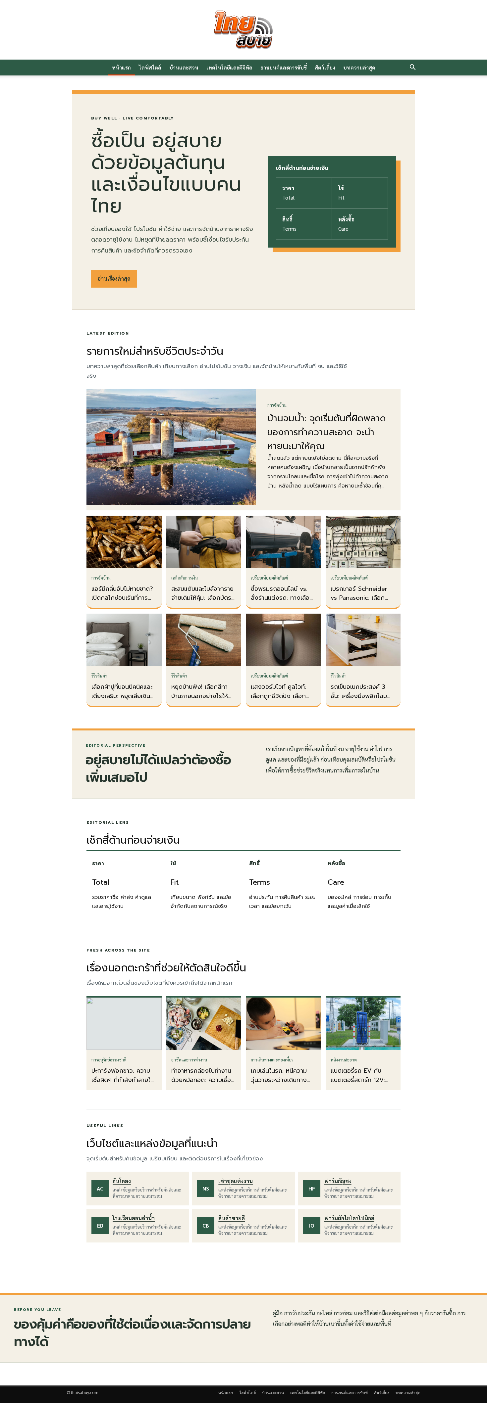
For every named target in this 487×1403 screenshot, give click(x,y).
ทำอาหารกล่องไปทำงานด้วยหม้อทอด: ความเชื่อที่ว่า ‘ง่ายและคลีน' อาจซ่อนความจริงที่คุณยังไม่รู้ (203, 1084)
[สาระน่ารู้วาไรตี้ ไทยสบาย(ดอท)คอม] (243, 30)
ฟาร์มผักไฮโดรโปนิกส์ (349, 1218)
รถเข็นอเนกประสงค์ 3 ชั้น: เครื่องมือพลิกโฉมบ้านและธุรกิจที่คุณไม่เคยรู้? (361, 700)
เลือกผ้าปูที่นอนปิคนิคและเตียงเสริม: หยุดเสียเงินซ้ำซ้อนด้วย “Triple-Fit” (123, 696)
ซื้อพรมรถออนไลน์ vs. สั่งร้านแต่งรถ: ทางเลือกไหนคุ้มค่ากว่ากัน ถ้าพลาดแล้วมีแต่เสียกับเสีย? (283, 602)
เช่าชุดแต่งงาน (235, 1181)
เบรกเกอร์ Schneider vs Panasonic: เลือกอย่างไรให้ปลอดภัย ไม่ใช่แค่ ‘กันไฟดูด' (362, 602)
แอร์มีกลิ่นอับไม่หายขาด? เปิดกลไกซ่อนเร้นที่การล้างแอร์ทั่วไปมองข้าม (122, 598)
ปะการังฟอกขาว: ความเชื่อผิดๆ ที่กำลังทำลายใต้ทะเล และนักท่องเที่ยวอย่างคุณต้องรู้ (122, 1084)
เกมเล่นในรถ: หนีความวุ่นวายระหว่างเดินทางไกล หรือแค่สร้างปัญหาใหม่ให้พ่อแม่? (280, 1084)
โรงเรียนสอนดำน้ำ (134, 1218)
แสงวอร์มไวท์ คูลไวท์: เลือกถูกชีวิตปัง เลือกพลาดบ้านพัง (278, 696)
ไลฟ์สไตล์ (150, 67)
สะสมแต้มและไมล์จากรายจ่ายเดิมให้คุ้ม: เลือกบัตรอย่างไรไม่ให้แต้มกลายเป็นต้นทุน (202, 602)
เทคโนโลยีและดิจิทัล (229, 67)
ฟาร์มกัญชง (338, 1181)
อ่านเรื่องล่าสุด (114, 278)
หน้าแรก (121, 67)
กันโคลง (122, 1181)
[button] (412, 67)
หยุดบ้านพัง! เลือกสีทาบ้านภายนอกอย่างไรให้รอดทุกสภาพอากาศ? (199, 696)
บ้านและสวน (183, 67)
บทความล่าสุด (359, 67)
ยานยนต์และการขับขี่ (283, 67)
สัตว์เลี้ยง (325, 67)
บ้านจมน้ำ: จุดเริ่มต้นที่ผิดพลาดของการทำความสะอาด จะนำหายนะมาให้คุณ (326, 432)
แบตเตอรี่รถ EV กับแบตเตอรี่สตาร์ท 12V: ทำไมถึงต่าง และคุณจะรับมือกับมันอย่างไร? (359, 1084)
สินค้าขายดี (231, 1218)
